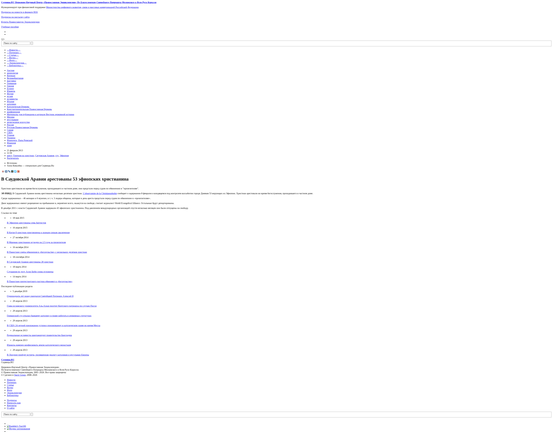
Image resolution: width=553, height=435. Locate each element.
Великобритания (15, 78)
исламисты (12, 99)
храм (9, 145)
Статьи (10, 385)
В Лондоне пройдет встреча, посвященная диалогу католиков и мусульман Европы (48, 355)
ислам (10, 96)
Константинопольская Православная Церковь (29, 109)
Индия (10, 93)
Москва (10, 117)
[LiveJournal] (9, 171)
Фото (9, 390)
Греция (10, 86)
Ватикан (11, 75)
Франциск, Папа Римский (20, 140)
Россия (10, 125)
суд (56, 155)
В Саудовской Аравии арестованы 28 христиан (30, 262)
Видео (10, 387)
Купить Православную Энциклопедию (20, 22)
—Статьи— (12, 55)
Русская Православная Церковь (22, 127)
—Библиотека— (15, 65)
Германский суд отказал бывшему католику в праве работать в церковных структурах (49, 315)
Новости (11, 380)
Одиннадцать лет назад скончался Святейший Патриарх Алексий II (40, 296)
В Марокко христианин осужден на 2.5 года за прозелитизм (36, 242)
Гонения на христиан (23, 155)
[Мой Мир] (12, 171)
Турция (10, 135)
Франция (11, 143)
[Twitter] (15, 171)
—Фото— (12, 60)
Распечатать (13, 158)
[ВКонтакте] (6, 171)
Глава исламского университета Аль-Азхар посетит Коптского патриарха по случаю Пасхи (52, 306)
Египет (10, 88)
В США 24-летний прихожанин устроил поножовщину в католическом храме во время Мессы (53, 325)
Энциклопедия (14, 393)
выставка (11, 81)
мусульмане (12, 119)
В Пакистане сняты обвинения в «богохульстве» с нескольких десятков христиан (47, 252)
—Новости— (13, 50)
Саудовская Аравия (44, 155)
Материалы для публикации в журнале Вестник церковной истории (40, 114)
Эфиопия (64, 155)
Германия (11, 83)
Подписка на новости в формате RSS (19, 12)
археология (12, 73)
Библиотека (12, 395)
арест (9, 155)
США (10, 132)
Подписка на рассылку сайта (15, 17)
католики (11, 104)
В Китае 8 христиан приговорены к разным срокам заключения (38, 232)
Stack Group (20, 375)
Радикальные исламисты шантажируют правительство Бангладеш (39, 335)
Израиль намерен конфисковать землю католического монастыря (39, 345)
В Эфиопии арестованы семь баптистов (26, 223)
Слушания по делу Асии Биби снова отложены (30, 271)
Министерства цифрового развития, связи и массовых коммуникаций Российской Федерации (92, 7)
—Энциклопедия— (16, 63)
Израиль (11, 91)
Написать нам (14, 403)
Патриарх (11, 382)
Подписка (12, 400)
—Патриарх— (14, 52)
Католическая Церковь (18, 106)
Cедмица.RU (7, 359)
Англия (10, 70)
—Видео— (12, 58)
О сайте (11, 408)
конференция (13, 112)
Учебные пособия (10, 27)
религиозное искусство (18, 122)
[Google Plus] (18, 171)
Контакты (12, 405)
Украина (11, 138)
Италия (10, 101)
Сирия (10, 130)
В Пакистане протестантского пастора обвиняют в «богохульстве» (39, 281)
